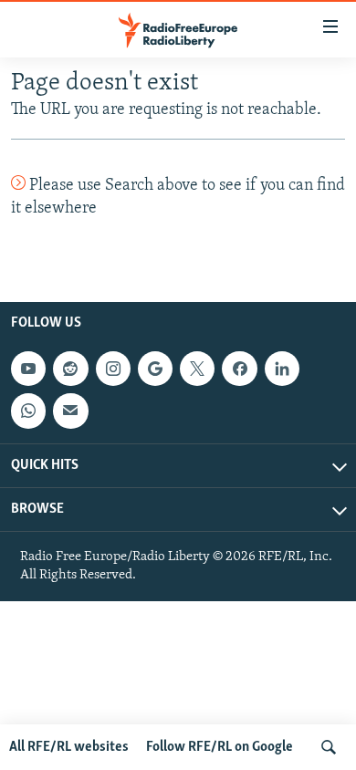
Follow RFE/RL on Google (219, 747)
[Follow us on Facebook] (239, 368)
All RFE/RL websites (69, 747)
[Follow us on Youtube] (28, 368)
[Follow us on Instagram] (113, 368)
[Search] (328, 747)
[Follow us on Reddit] (70, 368)
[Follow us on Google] (155, 368)
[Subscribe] (70, 410)
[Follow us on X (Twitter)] (197, 368)
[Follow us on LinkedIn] (282, 368)
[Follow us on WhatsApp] (28, 410)
